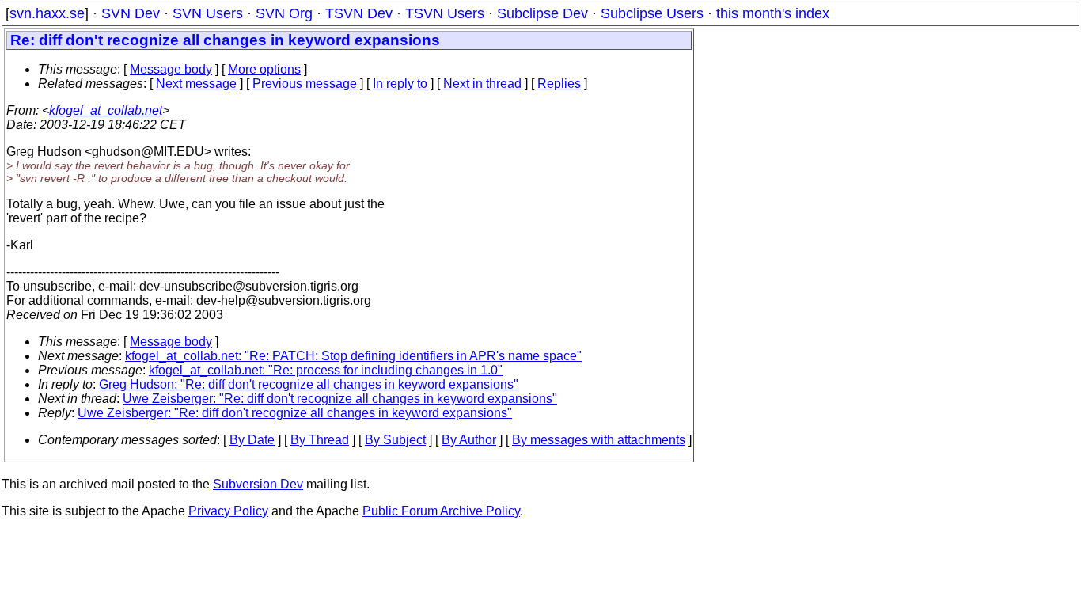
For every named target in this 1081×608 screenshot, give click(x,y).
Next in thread (482, 83)
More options (264, 69)
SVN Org (284, 13)
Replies (559, 83)
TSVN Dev (359, 13)
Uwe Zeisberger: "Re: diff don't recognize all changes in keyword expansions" (340, 398)
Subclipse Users (652, 13)
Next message (196, 83)
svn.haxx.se (47, 13)
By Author (469, 439)
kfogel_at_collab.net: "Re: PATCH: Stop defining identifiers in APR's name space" (353, 356)
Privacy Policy (228, 511)
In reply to (400, 83)
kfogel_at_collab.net (105, 110)
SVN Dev (130, 13)
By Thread (319, 439)
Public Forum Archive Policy (441, 511)
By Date (252, 439)
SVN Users (208, 13)
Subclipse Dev (542, 13)
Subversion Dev (258, 484)
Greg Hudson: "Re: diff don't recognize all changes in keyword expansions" (308, 384)
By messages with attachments (598, 439)
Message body (171, 69)
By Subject (395, 439)
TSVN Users (444, 13)
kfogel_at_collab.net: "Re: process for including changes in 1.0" (326, 370)
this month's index (772, 13)
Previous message (304, 83)
